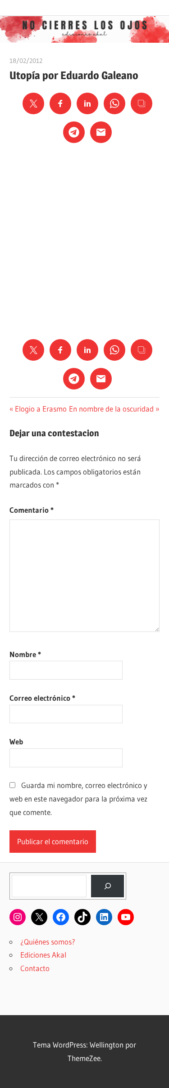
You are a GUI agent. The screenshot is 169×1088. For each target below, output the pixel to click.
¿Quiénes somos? (47, 941)
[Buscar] (107, 886)
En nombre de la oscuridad (111, 408)
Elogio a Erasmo (40, 408)
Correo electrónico (42, 698)
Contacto (35, 968)
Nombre (25, 654)
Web (16, 741)
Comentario (31, 510)
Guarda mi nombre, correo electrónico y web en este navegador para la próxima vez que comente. (78, 798)
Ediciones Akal (43, 954)
